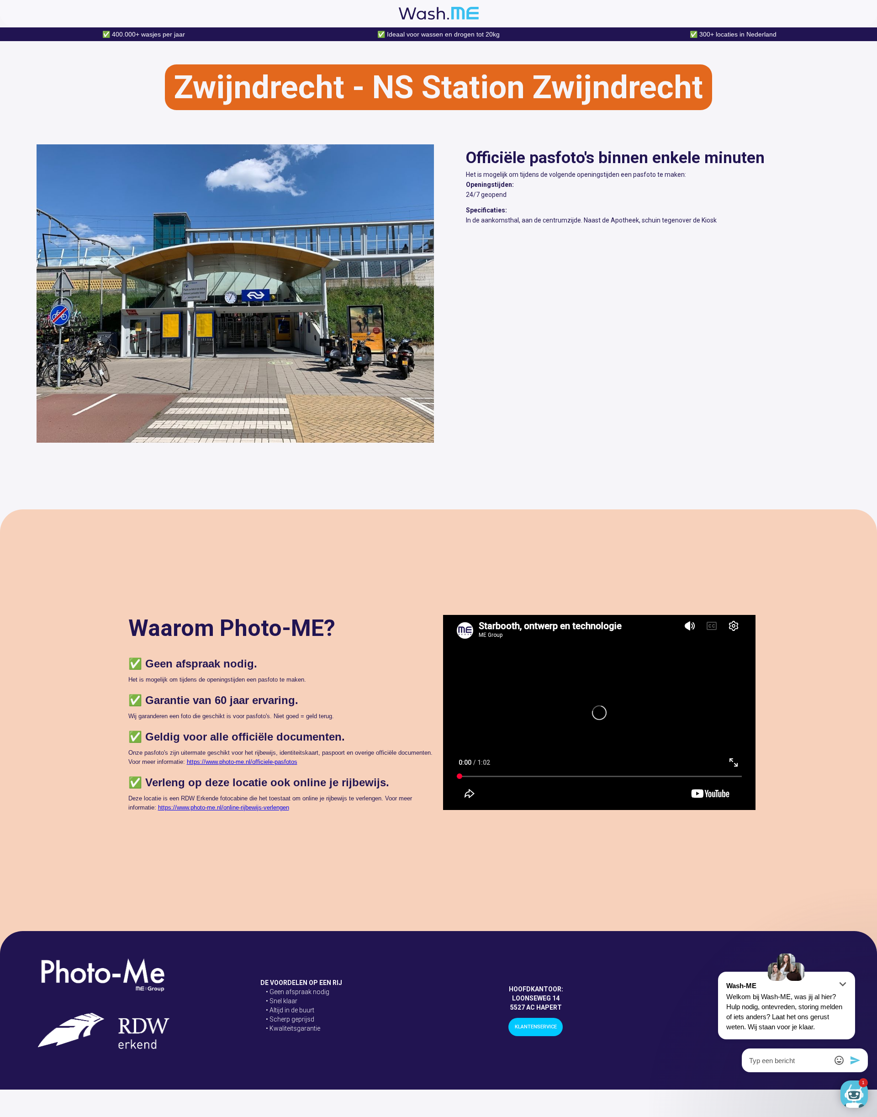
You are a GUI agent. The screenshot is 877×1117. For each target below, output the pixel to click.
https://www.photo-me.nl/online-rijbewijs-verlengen (223, 807)
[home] (439, 13)
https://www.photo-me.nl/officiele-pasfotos (242, 761)
